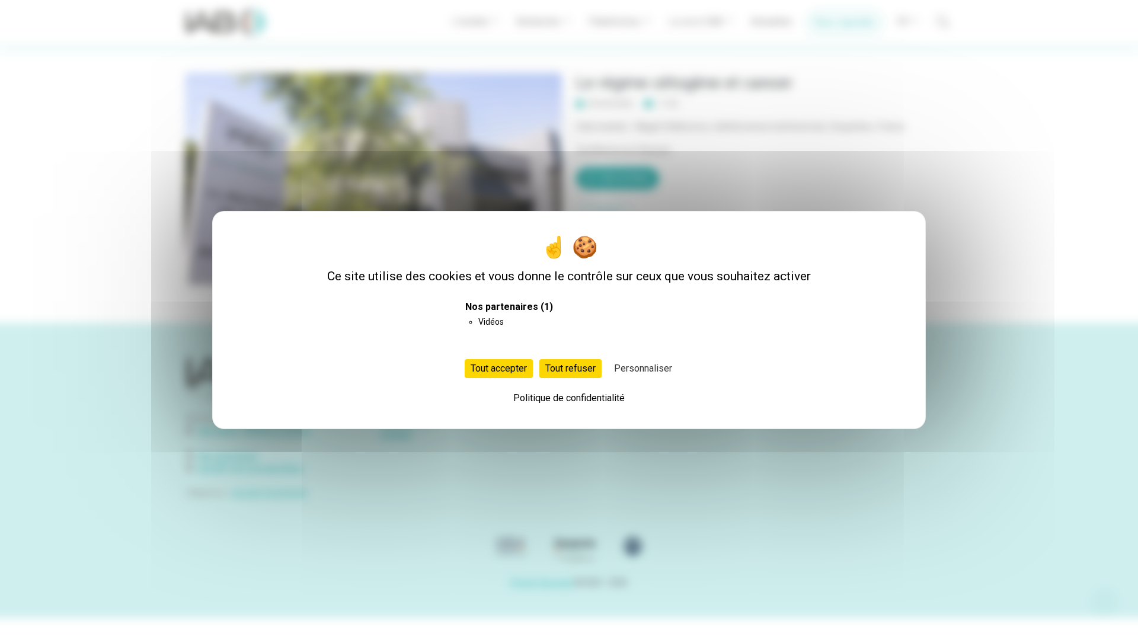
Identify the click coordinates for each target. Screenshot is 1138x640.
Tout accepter (499, 368)
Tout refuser (570, 368)
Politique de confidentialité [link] (569, 398)
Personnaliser (643, 368)
